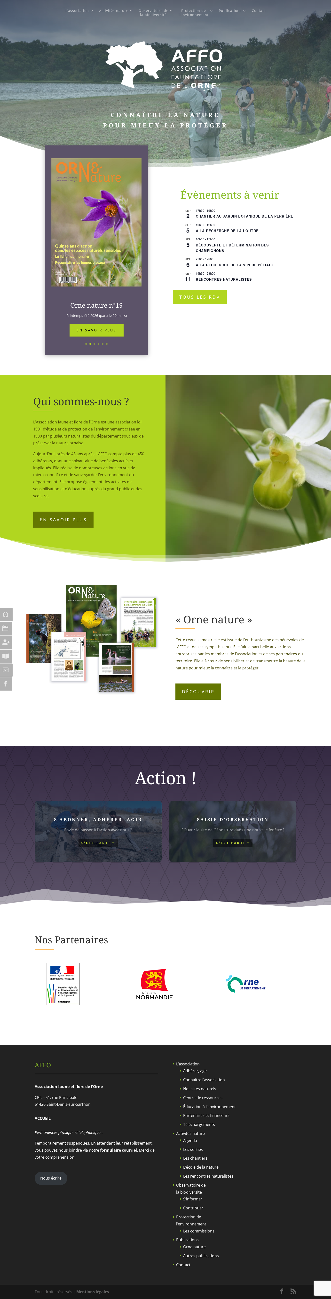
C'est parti (95, 843)
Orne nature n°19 (96, 305)
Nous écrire (51, 1178)
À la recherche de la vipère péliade (235, 264)
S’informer (192, 1199)
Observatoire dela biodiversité (153, 13)
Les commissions (198, 1231)
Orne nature (194, 1246)
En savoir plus (97, 330)
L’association (77, 11)
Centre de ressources (202, 1097)
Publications (230, 11)
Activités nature (113, 11)
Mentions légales (92, 1291)
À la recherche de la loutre (227, 230)
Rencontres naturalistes (224, 279)
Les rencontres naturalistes (208, 1176)
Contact (259, 11)
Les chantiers (195, 1158)
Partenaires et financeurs (206, 1115)
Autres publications (201, 1255)
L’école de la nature (201, 1167)
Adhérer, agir (195, 1070)
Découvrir (198, 691)
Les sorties (193, 1149)
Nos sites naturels (199, 1088)
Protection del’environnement (194, 13)
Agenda (190, 1140)
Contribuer (193, 1208)
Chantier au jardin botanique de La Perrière (244, 216)
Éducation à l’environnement (209, 1106)
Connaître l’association (204, 1079)
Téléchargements (199, 1124)
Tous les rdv (199, 297)
